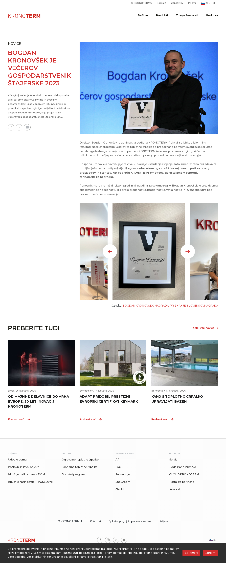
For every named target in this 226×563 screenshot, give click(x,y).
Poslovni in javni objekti (23, 467)
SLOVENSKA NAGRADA (202, 305)
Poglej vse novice (203, 328)
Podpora (212, 15)
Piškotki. (107, 556)
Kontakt (161, 3)
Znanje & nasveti (187, 15)
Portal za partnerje (181, 481)
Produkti (162, 15)
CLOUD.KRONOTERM (184, 474)
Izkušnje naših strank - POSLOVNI (30, 481)
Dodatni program (73, 474)
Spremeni (191, 552)
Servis (173, 459)
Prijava (192, 3)
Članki (119, 489)
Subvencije (122, 474)
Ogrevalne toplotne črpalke (80, 459)
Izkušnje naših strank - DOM (26, 474)
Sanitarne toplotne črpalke (79, 467)
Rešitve (143, 15)
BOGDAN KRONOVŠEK (138, 305)
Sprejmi (210, 552)
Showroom (122, 481)
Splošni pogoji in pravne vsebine (130, 521)
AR (117, 459)
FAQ (118, 467)
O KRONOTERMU (141, 3)
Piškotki (95, 521)
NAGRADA (162, 305)
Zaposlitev (177, 3)
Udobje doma (17, 459)
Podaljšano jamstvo (182, 467)
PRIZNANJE (178, 305)
